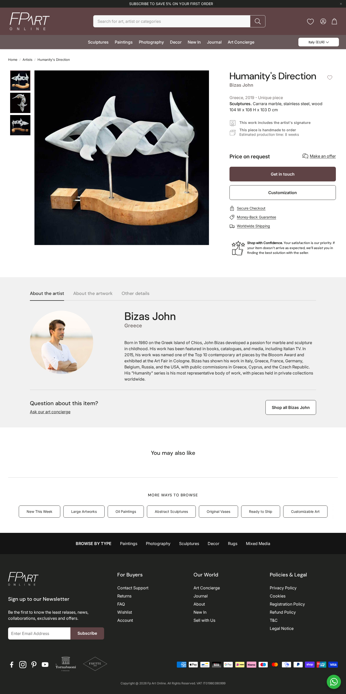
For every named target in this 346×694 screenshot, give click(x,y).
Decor (213, 543)
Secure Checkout (251, 208)
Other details (135, 293)
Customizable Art (305, 511)
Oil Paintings (126, 511)
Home (12, 60)
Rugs (232, 543)
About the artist (47, 293)
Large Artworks (84, 511)
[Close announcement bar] (341, 4)
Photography (158, 543)
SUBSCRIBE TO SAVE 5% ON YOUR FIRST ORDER (171, 4)
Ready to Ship (260, 511)
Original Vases (218, 511)
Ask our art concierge (50, 411)
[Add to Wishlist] (330, 77)
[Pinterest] (33, 664)
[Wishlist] (310, 21)
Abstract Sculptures (171, 511)
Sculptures (189, 543)
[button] (179, 21)
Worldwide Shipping (253, 226)
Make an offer (323, 156)
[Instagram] (22, 664)
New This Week (39, 511)
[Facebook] (11, 664)
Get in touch (283, 174)
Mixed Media (258, 543)
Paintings (128, 543)
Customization (282, 192)
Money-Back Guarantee (256, 217)
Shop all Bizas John (291, 407)
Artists (27, 60)
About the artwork (92, 293)
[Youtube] (45, 664)
